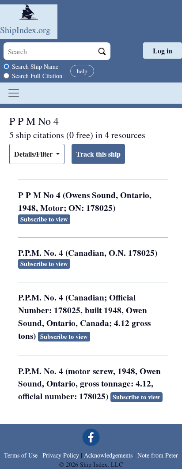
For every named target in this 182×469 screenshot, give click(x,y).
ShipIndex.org (25, 30)
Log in (162, 50)
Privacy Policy (60, 455)
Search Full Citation (37, 75)
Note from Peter (157, 455)
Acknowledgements (108, 455)
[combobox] (48, 51)
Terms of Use (21, 455)
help (82, 71)
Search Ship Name (35, 66)
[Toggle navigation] (13, 93)
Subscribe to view (44, 219)
